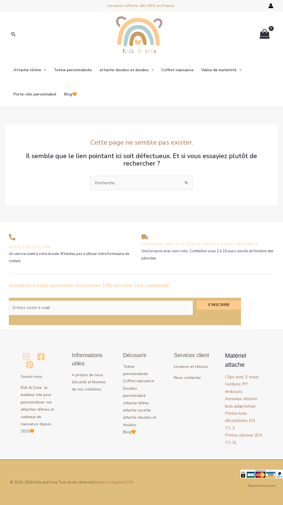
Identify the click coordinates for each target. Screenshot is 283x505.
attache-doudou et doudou (124, 70)
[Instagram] (26, 357)
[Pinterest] (30, 365)
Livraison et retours (191, 366)
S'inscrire (219, 304)
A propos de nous (87, 375)
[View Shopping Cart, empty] (264, 34)
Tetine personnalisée (73, 70)
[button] (13, 34)
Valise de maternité (219, 70)
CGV (130, 482)
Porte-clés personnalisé (35, 94)
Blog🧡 (70, 94)
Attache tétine (27, 70)
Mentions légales (109, 482)
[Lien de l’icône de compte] (270, 5)
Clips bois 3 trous (242, 377)
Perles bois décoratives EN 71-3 (240, 420)
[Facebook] (41, 357)
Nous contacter (187, 377)
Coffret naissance (177, 70)
